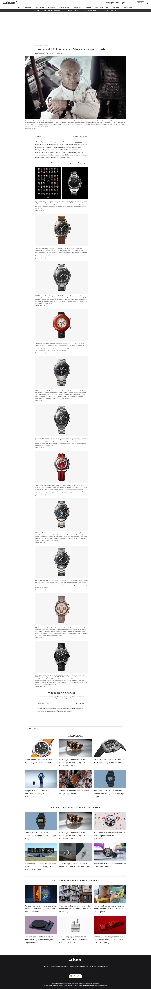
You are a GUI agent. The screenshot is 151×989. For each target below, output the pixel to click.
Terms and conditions (77, 967)
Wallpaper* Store (127, 7)
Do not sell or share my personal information (82, 970)
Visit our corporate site (94, 983)
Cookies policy (102, 967)
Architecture (28, 7)
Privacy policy (91, 967)
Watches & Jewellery (64, 7)
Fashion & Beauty (77, 7)
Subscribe (140, 2)
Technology (88, 7)
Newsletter (84, 136)
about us (46, 967)
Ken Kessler (40, 54)
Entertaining (116, 7)
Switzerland (78, 142)
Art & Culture (51, 7)
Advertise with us (59, 970)
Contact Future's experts (59, 967)
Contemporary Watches (41, 45)
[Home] (19, 7)
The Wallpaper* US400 (72, 10)
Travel (107, 7)
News (64, 54)
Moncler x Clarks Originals (90, 10)
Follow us (76, 136)
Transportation (99, 7)
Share (39, 136)
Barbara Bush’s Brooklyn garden (52, 10)
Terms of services (56, 708)
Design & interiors (39, 7)
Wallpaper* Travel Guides (110, 10)
